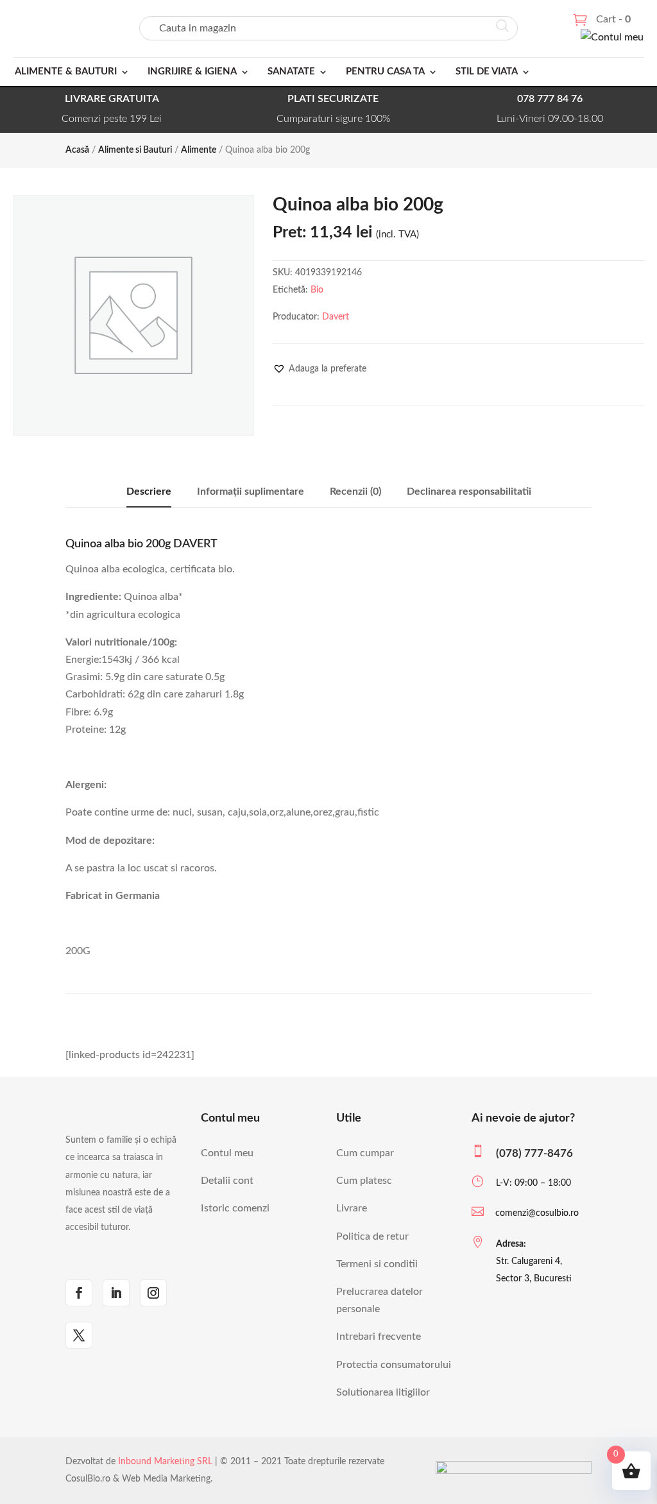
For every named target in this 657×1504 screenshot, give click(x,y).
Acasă (77, 150)
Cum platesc (364, 1180)
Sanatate (291, 71)
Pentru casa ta (385, 71)
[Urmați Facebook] (78, 1292)
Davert (335, 316)
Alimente (198, 150)
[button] (319, 369)
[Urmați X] (78, 1335)
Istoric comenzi (235, 1208)
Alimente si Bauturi (135, 150)
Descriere (148, 491)
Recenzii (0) (355, 491)
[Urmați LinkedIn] (116, 1292)
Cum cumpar (365, 1153)
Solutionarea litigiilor (383, 1392)
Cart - (613, 19)
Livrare (351, 1208)
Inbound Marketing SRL (165, 1461)
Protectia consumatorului (393, 1365)
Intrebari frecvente (378, 1336)
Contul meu (227, 1153)
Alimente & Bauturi (66, 71)
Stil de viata (487, 71)
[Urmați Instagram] (153, 1292)
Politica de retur (372, 1236)
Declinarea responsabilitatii (469, 491)
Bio (317, 290)
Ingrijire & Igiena (192, 71)
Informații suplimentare (250, 491)
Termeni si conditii (377, 1264)
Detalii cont (227, 1180)
